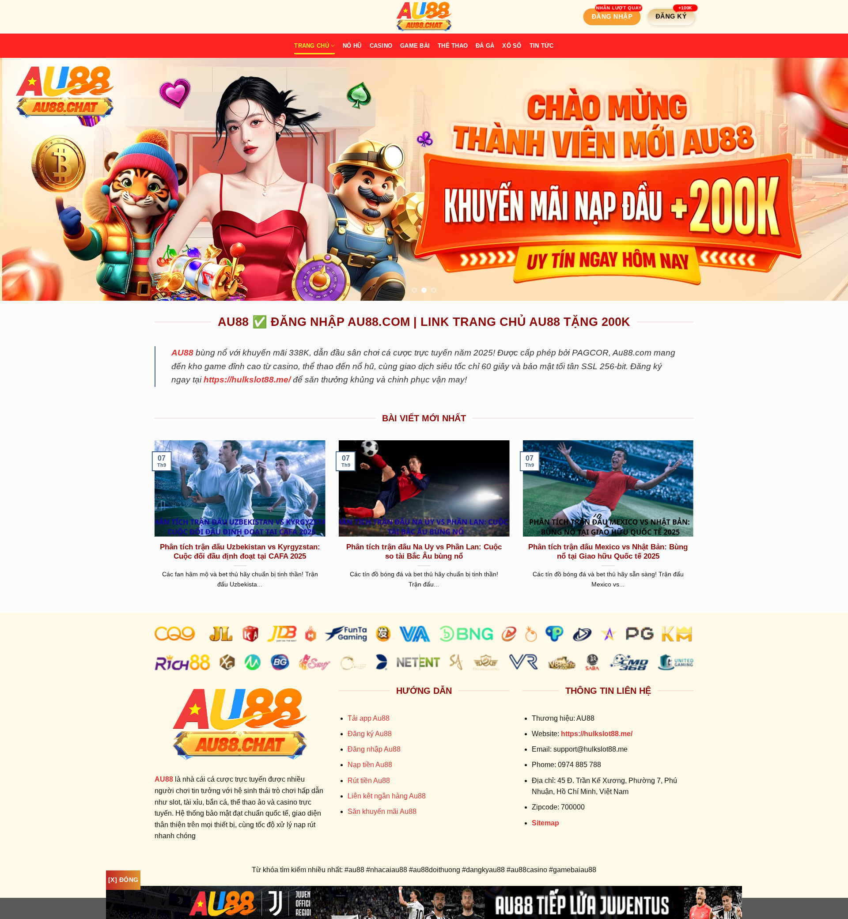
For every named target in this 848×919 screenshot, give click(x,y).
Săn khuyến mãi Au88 (382, 811)
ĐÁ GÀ (485, 45)
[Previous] (28, 179)
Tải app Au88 (369, 718)
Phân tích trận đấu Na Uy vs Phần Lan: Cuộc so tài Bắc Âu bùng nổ (424, 552)
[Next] (820, 179)
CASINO (381, 45)
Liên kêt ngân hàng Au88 (387, 796)
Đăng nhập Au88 (374, 749)
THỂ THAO (453, 45)
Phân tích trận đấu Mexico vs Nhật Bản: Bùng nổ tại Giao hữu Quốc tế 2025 (608, 552)
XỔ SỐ (511, 45)
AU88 (182, 352)
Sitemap (545, 823)
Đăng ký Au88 (370, 733)
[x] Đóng (123, 879)
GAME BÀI (415, 45)
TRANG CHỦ (311, 45)
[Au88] (424, 17)
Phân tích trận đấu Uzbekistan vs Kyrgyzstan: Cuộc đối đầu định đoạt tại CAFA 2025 (240, 552)
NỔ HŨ (352, 45)
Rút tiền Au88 (369, 780)
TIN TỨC (542, 45)
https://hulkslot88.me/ (247, 379)
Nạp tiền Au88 (370, 764)
